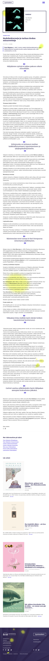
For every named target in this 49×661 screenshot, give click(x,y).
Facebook (3, 428)
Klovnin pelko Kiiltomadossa (10, 448)
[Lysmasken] (8, 3)
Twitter (5, 428)
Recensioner (36, 639)
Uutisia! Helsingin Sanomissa (10, 445)
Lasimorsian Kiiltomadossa (10, 450)
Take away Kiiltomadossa (9, 447)
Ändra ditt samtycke (24, 653)
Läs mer (12, 496)
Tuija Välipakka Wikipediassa (10, 440)
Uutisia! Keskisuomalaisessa (10, 443)
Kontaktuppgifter (7, 648)
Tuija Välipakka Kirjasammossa (11, 442)
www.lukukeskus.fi (7, 645)
